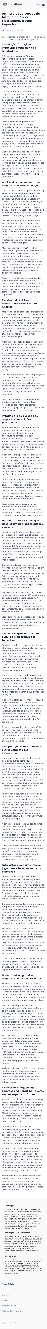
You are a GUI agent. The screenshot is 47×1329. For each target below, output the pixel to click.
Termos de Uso (9, 1306)
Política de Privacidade (12, 1311)
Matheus (35, 31)
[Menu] (43, 4)
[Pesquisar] (37, 4)
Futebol (5, 31)
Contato (6, 1295)
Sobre (5, 1300)
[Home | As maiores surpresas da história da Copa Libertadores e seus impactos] (12, 4)
